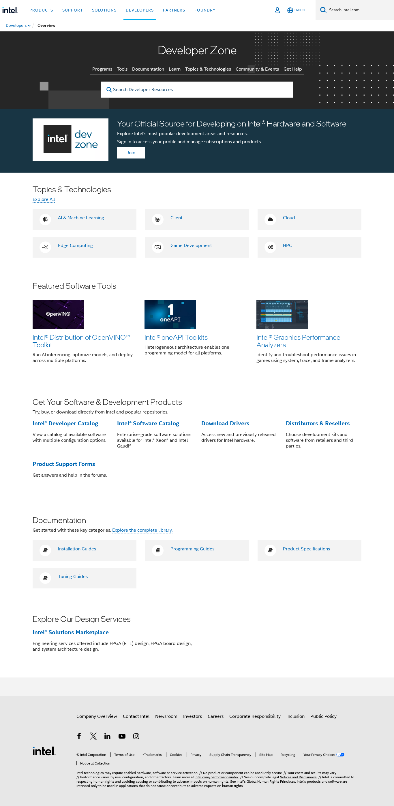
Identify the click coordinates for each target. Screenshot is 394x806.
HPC (287, 245)
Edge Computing (75, 245)
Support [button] (72, 10)
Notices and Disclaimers (298, 777)
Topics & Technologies (208, 69)
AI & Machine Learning (81, 218)
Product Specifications (306, 549)
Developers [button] (140, 10)
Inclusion (295, 716)
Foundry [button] (205, 10)
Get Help (293, 69)
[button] (197, 326)
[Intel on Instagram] (136, 737)
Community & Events (257, 69)
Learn (175, 69)
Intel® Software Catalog (148, 423)
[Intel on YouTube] (122, 737)
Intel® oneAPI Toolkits (176, 337)
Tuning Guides (73, 577)
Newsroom (166, 716)
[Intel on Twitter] (93, 737)
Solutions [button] (104, 10)
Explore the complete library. (142, 530)
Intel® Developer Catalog (65, 423)
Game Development (191, 245)
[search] (109, 90)
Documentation (148, 69)
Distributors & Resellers (318, 423)
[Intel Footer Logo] (44, 751)
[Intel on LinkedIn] (107, 737)
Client (176, 218)
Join (131, 153)
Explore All (44, 199)
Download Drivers (225, 423)
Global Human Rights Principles (271, 781)
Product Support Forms (64, 463)
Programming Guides (192, 549)
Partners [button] (174, 10)
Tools (122, 69)
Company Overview (96, 716)
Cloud (289, 218)
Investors (192, 716)
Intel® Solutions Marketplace (71, 632)
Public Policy (323, 716)
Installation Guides (77, 549)
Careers (216, 716)
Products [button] (41, 10)
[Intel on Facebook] (79, 737)
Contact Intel (136, 716)
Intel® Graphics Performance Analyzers (298, 341)
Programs (102, 69)
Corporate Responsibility (255, 716)
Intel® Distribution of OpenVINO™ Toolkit (81, 341)
